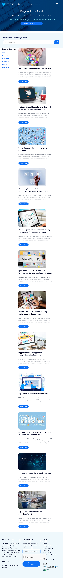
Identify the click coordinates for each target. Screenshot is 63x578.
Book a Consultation (30, 23)
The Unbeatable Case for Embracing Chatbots (32, 149)
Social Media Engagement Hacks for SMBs (34, 68)
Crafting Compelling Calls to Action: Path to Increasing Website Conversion (34, 108)
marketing (5, 58)
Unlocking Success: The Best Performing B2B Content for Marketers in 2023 (34, 231)
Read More (23, 81)
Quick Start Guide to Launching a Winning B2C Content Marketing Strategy (35, 272)
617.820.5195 (48, 552)
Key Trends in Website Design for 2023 (33, 394)
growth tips (6, 64)
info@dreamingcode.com (50, 554)
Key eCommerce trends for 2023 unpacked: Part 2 (30, 513)
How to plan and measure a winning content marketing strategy (32, 313)
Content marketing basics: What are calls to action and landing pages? (34, 433)
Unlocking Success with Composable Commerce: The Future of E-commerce (33, 190)
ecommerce (5, 67)
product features (7, 56)
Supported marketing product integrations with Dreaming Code (31, 354)
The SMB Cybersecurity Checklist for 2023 (34, 473)
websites (5, 53)
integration (6, 61)
